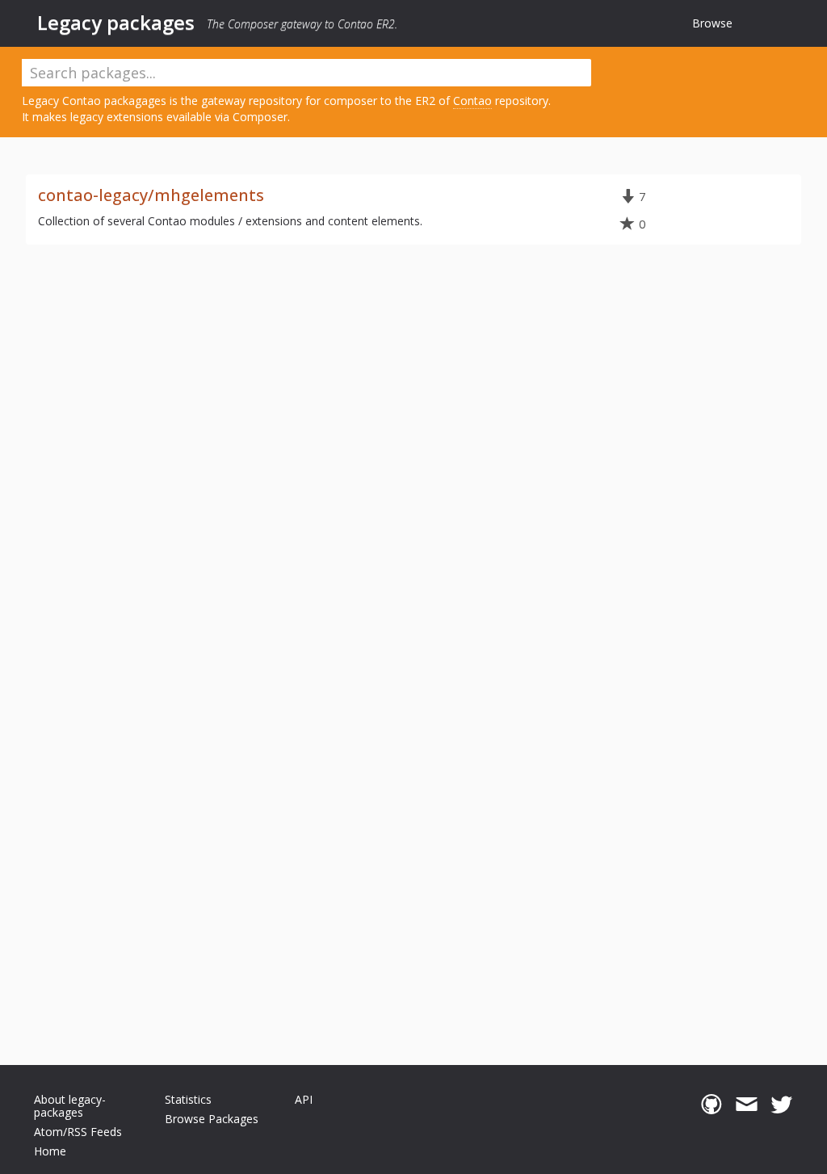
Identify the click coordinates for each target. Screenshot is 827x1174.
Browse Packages (211, 1118)
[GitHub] (711, 1104)
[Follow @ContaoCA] (781, 1104)
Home (50, 1151)
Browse (712, 23)
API (304, 1099)
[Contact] (746, 1104)
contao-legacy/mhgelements (151, 195)
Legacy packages (116, 23)
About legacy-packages (70, 1106)
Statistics (188, 1099)
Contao (472, 100)
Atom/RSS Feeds (78, 1131)
